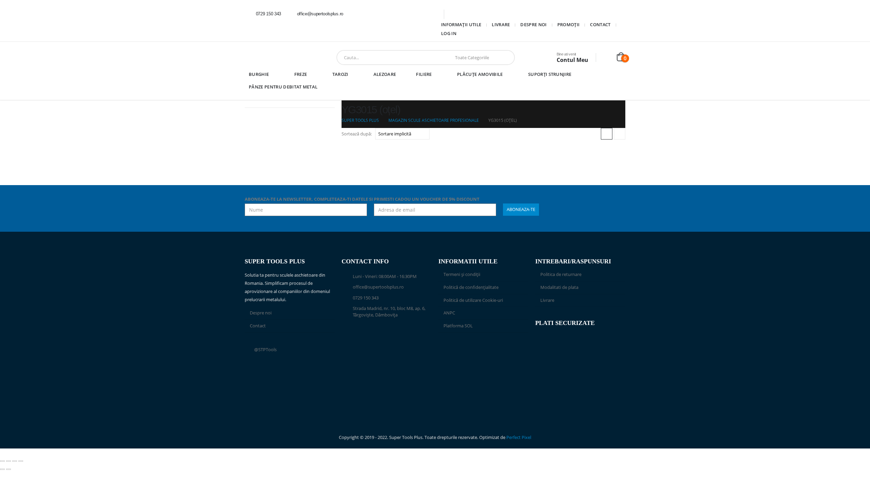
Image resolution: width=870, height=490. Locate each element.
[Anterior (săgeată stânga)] (2, 469)
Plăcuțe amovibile (480, 74)
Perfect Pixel (518, 437)
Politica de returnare (560, 274)
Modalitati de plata (559, 287)
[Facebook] (357, 14)
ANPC (449, 313)
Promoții (568, 24)
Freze (300, 74)
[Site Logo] (266, 57)
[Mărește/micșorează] (2, 461)
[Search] (504, 57)
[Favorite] (607, 57)
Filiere (424, 74)
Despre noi (533, 24)
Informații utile (461, 24)
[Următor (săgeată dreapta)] (8, 469)
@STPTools (265, 350)
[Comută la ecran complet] (8, 461)
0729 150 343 (366, 298)
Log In (448, 33)
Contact (600, 24)
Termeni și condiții (461, 274)
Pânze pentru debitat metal (283, 87)
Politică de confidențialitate (471, 287)
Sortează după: (357, 134)
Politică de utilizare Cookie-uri (473, 300)
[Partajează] (14, 461)
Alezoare (384, 74)
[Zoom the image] (483, 348)
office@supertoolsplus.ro (378, 287)
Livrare (501, 24)
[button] (606, 134)
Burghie (259, 74)
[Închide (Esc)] (20, 461)
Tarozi (340, 74)
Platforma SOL (458, 326)
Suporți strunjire (550, 74)
